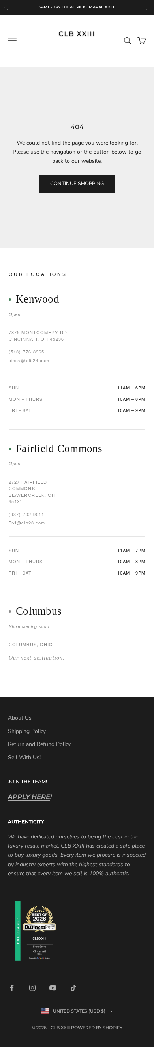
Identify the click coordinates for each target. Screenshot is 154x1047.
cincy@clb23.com (29, 360)
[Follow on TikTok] (73, 988)
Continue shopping (77, 183)
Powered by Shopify (96, 1027)
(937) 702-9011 (26, 514)
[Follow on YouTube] (53, 988)
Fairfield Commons (59, 449)
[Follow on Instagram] (32, 988)
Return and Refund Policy (39, 744)
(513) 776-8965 (26, 351)
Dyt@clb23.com (27, 522)
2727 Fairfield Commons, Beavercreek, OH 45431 (32, 492)
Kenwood (37, 299)
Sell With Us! (24, 757)
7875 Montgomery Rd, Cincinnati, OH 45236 (39, 335)
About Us (20, 718)
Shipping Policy (27, 731)
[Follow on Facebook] (12, 988)
